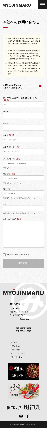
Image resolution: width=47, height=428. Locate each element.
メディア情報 (15, 349)
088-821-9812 (25, 328)
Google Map (24, 319)
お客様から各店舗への (13, 86)
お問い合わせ (15, 346)
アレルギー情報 (16, 356)
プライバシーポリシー (14, 255)
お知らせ (14, 342)
